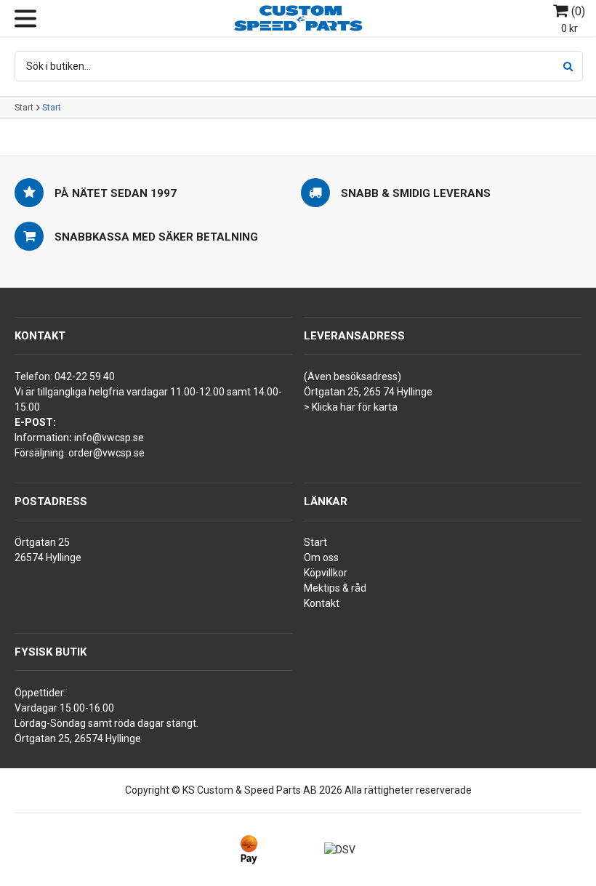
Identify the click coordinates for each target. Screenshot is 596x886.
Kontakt (321, 603)
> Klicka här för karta (351, 407)
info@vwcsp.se (109, 437)
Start (24, 107)
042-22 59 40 (85, 376)
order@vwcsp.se (106, 453)
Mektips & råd (335, 588)
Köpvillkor (325, 573)
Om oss (321, 557)
